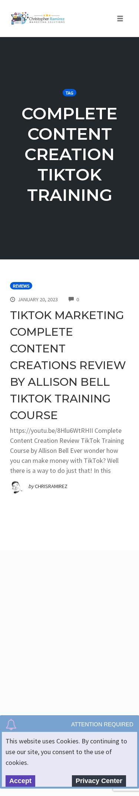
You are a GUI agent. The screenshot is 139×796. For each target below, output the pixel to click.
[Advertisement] (69, 630)
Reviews (21, 286)
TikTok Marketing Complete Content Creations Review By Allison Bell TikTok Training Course (68, 365)
